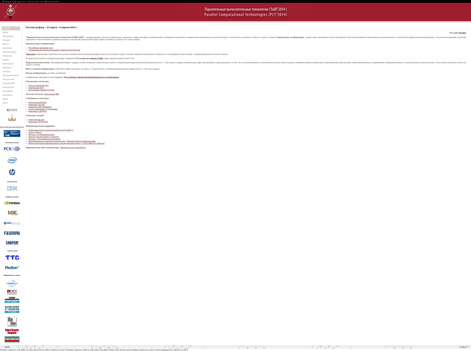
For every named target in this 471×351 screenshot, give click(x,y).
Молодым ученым (10, 75)
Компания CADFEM (37, 111)
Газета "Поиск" (35, 132)
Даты (5, 32)
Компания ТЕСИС (36, 105)
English (462, 33)
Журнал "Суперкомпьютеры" (41, 135)
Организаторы (9, 52)
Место (5, 44)
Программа (7, 36)
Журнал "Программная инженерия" (44, 139)
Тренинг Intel (8, 79)
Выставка (7, 48)
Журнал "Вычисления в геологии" (43, 137)
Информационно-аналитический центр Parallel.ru (50, 130)
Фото (5, 103)
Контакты (7, 95)
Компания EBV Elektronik (39, 107)
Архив (5, 99)
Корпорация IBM (51, 94)
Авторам (6, 68)
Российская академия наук (40, 48)
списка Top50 (96, 58)
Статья (6, 71)
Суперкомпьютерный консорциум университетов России (54, 50)
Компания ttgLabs (36, 120)
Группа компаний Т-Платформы (43, 109)
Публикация (8, 64)
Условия (6, 40)
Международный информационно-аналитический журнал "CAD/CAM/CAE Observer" (66, 143)
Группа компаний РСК (38, 86)
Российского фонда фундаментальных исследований (91, 77)
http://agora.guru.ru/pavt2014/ (73, 148)
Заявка (5, 60)
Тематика (7, 56)
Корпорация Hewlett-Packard (41, 90)
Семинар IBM (8, 83)
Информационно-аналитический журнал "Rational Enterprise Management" (62, 141)
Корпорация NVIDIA (37, 102)
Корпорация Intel (36, 88)
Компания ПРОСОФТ (38, 122)
